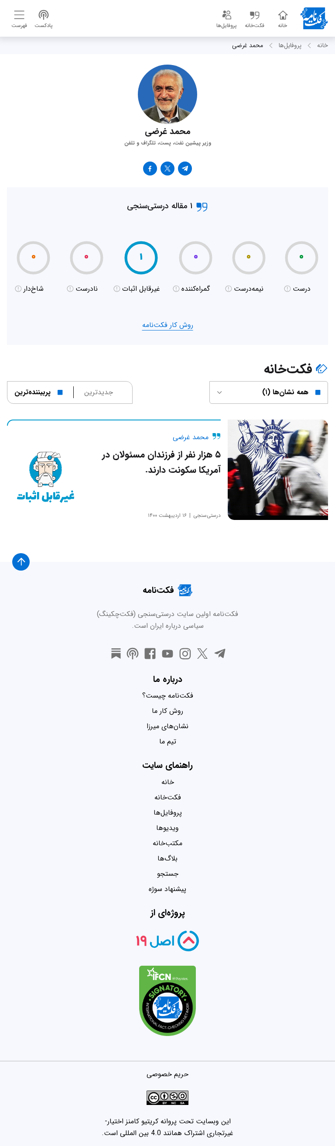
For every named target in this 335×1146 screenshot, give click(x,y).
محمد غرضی (247, 45)
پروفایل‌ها (290, 45)
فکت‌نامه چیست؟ (167, 695)
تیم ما (167, 741)
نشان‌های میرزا (167, 726)
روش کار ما (167, 710)
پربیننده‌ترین (32, 392)
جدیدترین (98, 392)
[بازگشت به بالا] (21, 562)
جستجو (167, 873)
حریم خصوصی (167, 1074)
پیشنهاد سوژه (167, 889)
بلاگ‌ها (167, 858)
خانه (322, 45)
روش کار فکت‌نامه (167, 325)
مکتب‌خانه (167, 843)
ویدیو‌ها (167, 828)
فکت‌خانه (167, 797)
